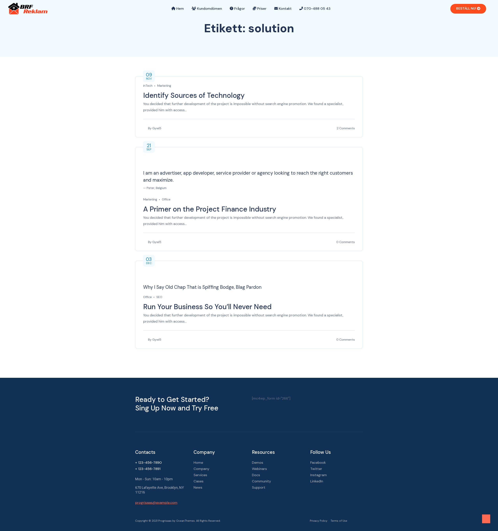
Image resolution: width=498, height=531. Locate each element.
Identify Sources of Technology (194, 95)
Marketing (164, 86)
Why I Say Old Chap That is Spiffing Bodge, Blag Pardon (202, 287)
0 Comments (345, 242)
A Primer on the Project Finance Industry (209, 209)
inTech (148, 86)
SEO (159, 297)
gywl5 (156, 128)
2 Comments (346, 128)
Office (166, 199)
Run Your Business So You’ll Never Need (207, 306)
